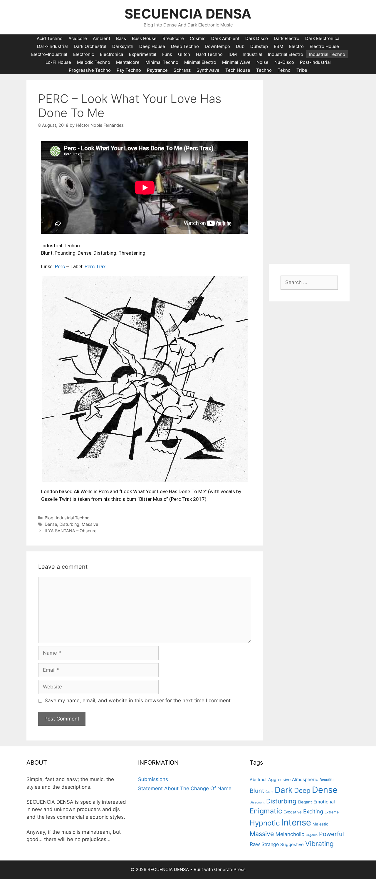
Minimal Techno (161, 62)
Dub (240, 46)
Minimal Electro (200, 62)
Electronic (83, 54)
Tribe (301, 70)
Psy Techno (129, 70)
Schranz (182, 70)
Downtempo (217, 46)
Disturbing (69, 524)
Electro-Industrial (49, 54)
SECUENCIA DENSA (188, 14)
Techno (264, 70)
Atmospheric (305, 779)
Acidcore (77, 38)
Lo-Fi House (58, 62)
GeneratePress (230, 869)
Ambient (101, 38)
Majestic (320, 824)
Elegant (305, 802)
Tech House (237, 70)
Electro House (324, 46)
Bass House (144, 38)
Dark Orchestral (90, 46)
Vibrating (319, 844)
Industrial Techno (327, 54)
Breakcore (173, 38)
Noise (262, 62)
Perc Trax (95, 266)
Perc (60, 266)
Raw (255, 844)
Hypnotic (265, 823)
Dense (51, 524)
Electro (296, 46)
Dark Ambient (225, 38)
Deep (302, 790)
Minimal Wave (236, 62)
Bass (121, 38)
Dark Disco (256, 38)
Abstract (258, 779)
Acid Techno (50, 38)
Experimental (142, 54)
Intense (296, 822)
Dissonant (257, 802)
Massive (90, 524)
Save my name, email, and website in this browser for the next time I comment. (138, 700)
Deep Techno (185, 46)
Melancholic (290, 834)
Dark (284, 790)
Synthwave (208, 70)
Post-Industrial (315, 62)
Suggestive (292, 844)
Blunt (257, 790)
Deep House (152, 46)
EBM (278, 46)
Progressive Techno (90, 70)
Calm (269, 792)
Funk (167, 54)
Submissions (153, 779)
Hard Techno (209, 54)
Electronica (111, 54)
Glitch (184, 54)
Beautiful (327, 780)
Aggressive (279, 779)
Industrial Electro (285, 54)
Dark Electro (286, 38)
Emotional (324, 802)
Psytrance (157, 70)
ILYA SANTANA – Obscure (70, 530)
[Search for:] (309, 282)
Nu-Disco (284, 62)
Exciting (313, 811)
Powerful (331, 834)
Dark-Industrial (52, 46)
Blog (49, 517)
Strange (270, 844)
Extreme (332, 812)
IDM (233, 54)
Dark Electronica (322, 38)
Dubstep (259, 46)
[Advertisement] (309, 168)
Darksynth (122, 46)
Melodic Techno (93, 62)
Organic (312, 835)
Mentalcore (128, 62)
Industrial (252, 54)
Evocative (292, 812)
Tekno (284, 70)
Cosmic (197, 38)
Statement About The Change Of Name (184, 788)
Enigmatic (266, 811)
